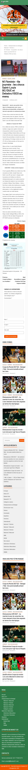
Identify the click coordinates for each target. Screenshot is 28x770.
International (7, 521)
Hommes (6, 518)
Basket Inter (7, 496)
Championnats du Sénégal (10, 505)
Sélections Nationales (9, 549)
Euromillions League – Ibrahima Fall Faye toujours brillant (19, 280)
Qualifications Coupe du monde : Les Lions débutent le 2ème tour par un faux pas (13, 472)
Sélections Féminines (9, 543)
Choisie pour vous (8, 507)
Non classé (7, 541)
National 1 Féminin (11, 78)
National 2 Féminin (8, 530)
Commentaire (8, 298)
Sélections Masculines (17, 364)
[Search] (23, 38)
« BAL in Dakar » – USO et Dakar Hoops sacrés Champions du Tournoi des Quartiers (14, 479)
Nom (5, 319)
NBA (5, 535)
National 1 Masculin (9, 527)
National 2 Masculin (9, 532)
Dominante (4, 78)
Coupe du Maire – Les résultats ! (7, 279)
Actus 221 (5, 364)
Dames (5, 510)
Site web (6, 330)
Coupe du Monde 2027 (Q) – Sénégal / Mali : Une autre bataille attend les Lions (14, 369)
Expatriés (6, 516)
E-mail (6, 324)
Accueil (4, 694)
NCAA (5, 538)
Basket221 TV (7, 499)
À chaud (6, 491)
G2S (18, 768)
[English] (1, 2)
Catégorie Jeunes (8, 502)
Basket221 (6, 100)
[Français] (3, 2)
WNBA (5, 552)
